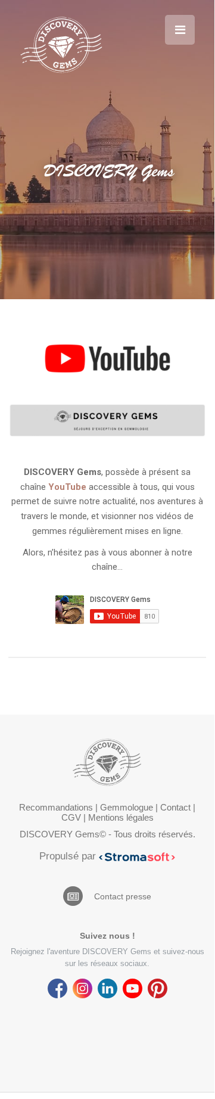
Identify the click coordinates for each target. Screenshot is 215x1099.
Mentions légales (121, 817)
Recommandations (56, 807)
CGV (71, 817)
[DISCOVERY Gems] (61, 44)
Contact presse (122, 896)
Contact (175, 807)
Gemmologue (126, 807)
